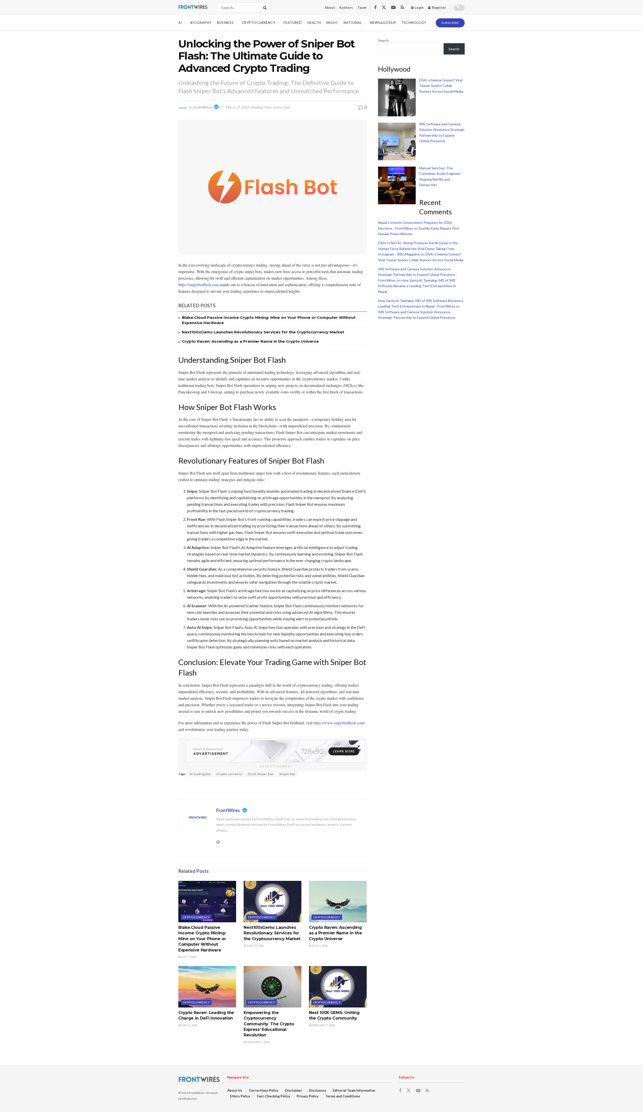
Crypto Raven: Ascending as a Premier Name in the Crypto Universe (250, 341)
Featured (293, 23)
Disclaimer (293, 1090)
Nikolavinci (189, 1098)
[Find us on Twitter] (384, 8)
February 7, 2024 (258, 1042)
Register (438, 7)
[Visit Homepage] (192, 7)
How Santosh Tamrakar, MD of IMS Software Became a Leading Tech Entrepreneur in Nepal (417, 286)
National (353, 23)
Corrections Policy (264, 1090)
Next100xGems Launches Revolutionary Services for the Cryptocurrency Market (263, 332)
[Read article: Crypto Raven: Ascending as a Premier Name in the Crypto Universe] (338, 901)
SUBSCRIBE (450, 23)
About (330, 7)
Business (225, 23)
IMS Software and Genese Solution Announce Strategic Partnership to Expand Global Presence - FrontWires (417, 274)
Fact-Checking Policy (273, 1096)
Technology (414, 23)
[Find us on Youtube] (393, 8)
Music (332, 23)
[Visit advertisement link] (276, 751)
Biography (200, 23)
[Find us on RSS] (402, 8)
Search (383, 40)
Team (361, 7)
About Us (234, 1090)
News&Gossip (383, 23)
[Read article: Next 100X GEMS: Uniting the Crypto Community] (338, 986)
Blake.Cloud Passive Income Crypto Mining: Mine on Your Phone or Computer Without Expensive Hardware (202, 938)
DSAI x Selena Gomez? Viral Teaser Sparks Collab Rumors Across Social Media (441, 85)
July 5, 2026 (188, 956)
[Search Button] (266, 8)
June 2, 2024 (319, 945)
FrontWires (203, 107)
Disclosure (317, 1090)
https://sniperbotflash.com (198, 284)
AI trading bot (200, 774)
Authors (346, 7)
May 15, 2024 (189, 1025)
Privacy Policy (307, 1096)
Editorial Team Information (354, 1090)
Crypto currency (229, 774)
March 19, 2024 (238, 107)
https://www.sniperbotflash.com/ (339, 722)
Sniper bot (287, 774)
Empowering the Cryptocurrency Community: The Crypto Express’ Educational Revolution (269, 1024)
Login (419, 7)
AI (180, 23)
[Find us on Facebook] (375, 8)
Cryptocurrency (258, 23)
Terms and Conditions (342, 1096)
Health (314, 23)
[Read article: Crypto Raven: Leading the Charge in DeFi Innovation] (207, 986)
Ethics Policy (240, 1096)
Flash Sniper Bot (261, 774)
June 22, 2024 (255, 945)
